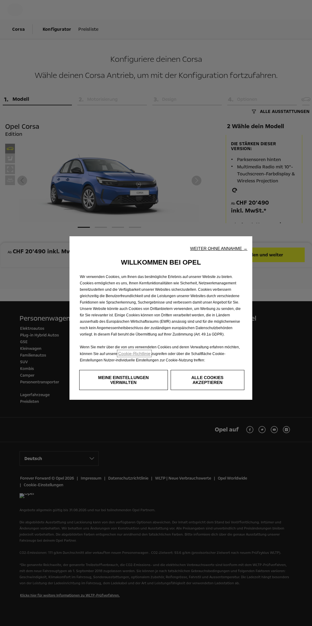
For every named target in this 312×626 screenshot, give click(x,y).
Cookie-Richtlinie (134, 353)
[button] (218, 248)
